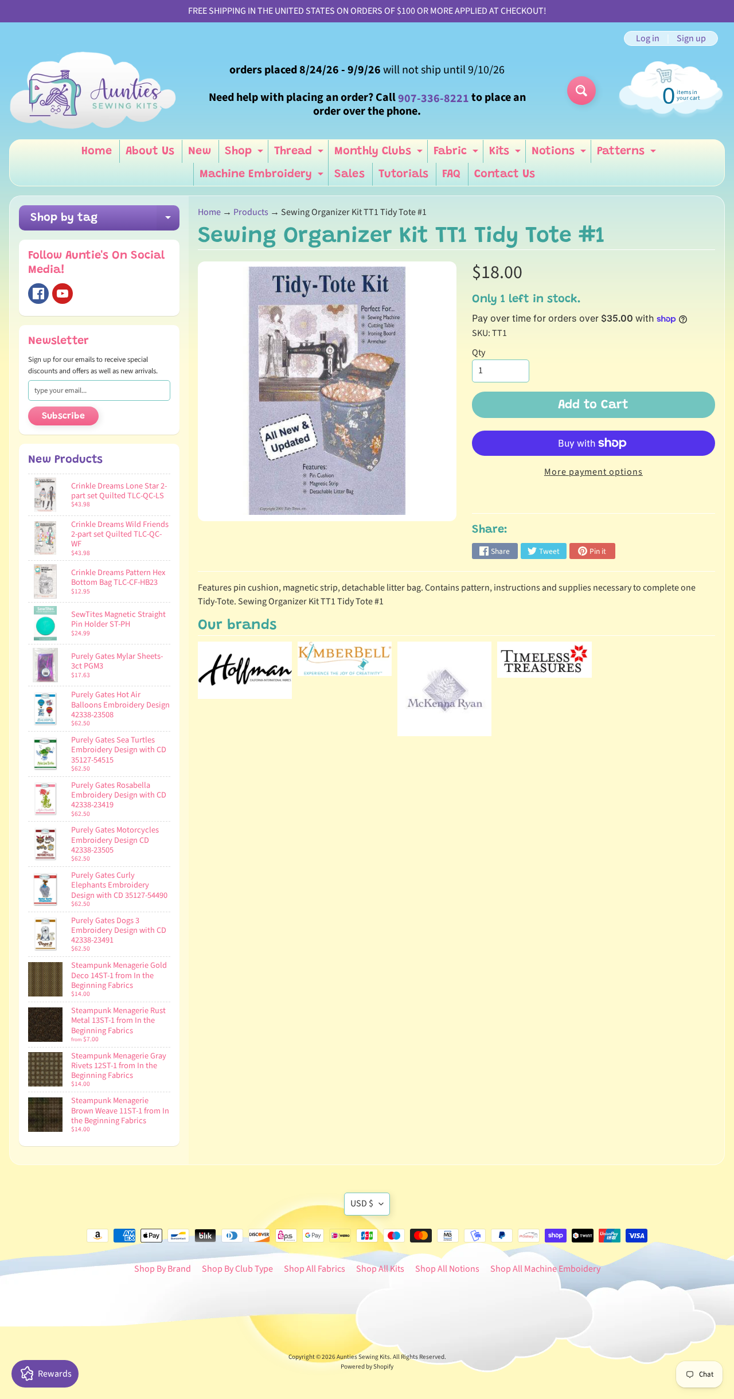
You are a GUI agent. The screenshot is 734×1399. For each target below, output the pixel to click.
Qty (478, 352)
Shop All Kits (380, 1269)
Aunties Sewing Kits (363, 1357)
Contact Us (504, 174)
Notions (560, 154)
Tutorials (403, 174)
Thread (300, 154)
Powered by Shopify (367, 1366)
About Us (150, 151)
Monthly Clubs (379, 154)
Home (96, 151)
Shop (245, 154)
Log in (647, 38)
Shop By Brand (162, 1269)
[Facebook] (38, 293)
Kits (506, 154)
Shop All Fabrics (314, 1269)
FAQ (451, 174)
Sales (349, 174)
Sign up (691, 38)
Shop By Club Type (237, 1269)
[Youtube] (62, 293)
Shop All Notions (447, 1269)
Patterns (628, 154)
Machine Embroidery (263, 177)
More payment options (593, 472)
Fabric (457, 154)
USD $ (361, 1203)
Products (250, 212)
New (199, 151)
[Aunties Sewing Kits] (95, 90)
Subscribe (63, 416)
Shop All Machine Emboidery (545, 1269)
